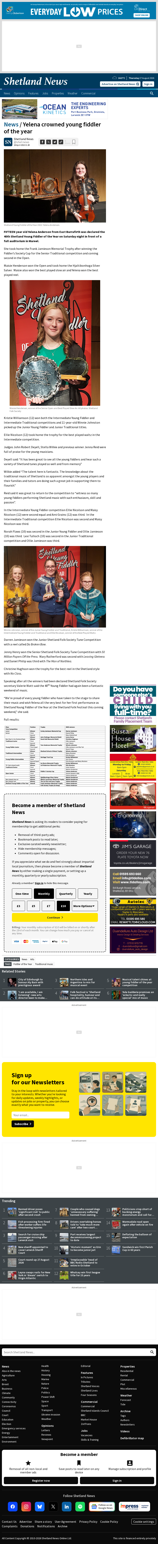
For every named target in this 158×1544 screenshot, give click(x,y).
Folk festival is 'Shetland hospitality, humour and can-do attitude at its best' (85, 996)
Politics (45, 1392)
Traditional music (44, 964)
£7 (48, 906)
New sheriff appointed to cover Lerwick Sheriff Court (33, 1249)
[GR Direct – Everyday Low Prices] (79, 10)
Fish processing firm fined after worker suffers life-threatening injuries (34, 1224)
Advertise (25, 1521)
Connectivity (9, 1402)
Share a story (43, 1521)
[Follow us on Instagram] (26, 1506)
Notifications (46, 1526)
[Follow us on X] (53, 1506)
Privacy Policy (88, 1521)
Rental (124, 1375)
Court (5, 1415)
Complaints (10, 1526)
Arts (32, 959)
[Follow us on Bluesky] (40, 1506)
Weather (46, 1419)
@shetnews (21, 142)
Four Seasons (89, 1395)
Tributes (85, 1381)
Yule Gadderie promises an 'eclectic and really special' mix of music (138, 995)
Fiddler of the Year (22, 964)
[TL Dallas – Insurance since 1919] (133, 882)
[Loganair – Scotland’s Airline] (133, 796)
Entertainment (10, 1437)
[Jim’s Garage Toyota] (133, 853)
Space (45, 1401)
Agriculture (8, 1375)
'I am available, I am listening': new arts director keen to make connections (31, 996)
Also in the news (11, 1371)
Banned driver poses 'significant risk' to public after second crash (34, 1212)
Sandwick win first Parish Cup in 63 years (137, 1248)
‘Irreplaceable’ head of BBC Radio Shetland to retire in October (83, 1262)
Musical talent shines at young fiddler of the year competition (137, 982)
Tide (122, 1404)
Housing (46, 1375)
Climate (6, 1393)
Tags (123, 1415)
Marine (45, 1379)
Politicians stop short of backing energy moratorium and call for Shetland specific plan (137, 1213)
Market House (89, 1419)
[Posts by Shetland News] (8, 142)
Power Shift (48, 1397)
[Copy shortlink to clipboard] (61, 142)
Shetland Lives (89, 1390)
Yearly (88, 894)
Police (45, 1388)
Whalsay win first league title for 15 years (85, 1274)
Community (8, 1397)
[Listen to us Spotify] (80, 1506)
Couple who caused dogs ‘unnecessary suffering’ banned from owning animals (85, 1213)
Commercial (89, 1402)
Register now (41, 1480)
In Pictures (87, 1377)
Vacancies (86, 1435)
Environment (9, 1441)
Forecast (125, 1400)
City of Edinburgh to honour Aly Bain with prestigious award (30, 982)
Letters (45, 1430)
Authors (124, 1420)
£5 (33, 906)
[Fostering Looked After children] (133, 686)
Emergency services (14, 1428)
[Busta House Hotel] (133, 738)
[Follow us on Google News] (102, 1506)
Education (7, 1419)
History (45, 1370)
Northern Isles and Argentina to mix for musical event (82, 982)
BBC (83, 1415)
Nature (45, 1383)
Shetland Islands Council (95, 1410)
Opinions (47, 1426)
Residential (126, 1371)
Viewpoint (47, 1439)
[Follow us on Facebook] (13, 1506)
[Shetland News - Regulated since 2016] (134, 1506)
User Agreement (65, 1521)
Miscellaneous (128, 1388)
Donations (27, 1526)
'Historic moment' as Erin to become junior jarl (85, 1248)
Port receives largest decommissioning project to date (85, 1237)
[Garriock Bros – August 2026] (133, 767)
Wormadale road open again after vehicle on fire (137, 1223)
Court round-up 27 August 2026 (33, 1261)
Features (87, 1373)
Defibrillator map (132, 1438)
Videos (124, 1431)
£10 (63, 906)
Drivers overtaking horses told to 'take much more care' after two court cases (85, 1226)
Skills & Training (90, 1439)
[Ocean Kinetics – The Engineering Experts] (55, 109)
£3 (18, 906)
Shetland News (24, 139)
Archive (125, 1411)
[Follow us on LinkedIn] (66, 1506)
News (11, 124)
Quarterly (66, 894)
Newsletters (127, 1424)
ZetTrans (86, 1424)
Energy (6, 1432)
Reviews (46, 1434)
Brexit (5, 1384)
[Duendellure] (133, 939)
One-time (22, 894)
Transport (47, 1410)
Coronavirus (9, 1406)
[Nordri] (133, 824)
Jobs (84, 1431)
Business (7, 1388)
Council (6, 1410)
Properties (127, 1366)
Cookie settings (143, 1521)
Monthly (44, 894)
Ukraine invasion (50, 1414)
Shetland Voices (90, 1386)
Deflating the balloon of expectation (137, 1236)
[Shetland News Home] (35, 87)
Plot (122, 1384)
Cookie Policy (109, 1521)
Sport (44, 1405)
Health (45, 1366)
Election (6, 1424)
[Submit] (151, 1352)
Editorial (85, 1366)
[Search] (152, 93)
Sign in (148, 84)
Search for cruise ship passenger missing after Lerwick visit (32, 1237)
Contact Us (9, 1521)
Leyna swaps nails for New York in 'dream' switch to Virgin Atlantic (34, 1275)
